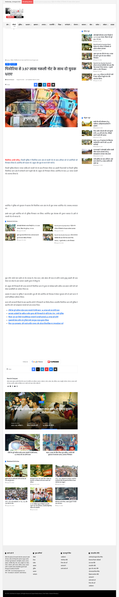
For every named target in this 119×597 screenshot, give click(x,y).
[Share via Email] (53, 85)
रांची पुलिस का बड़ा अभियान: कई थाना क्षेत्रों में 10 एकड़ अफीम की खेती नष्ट (103, 161)
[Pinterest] (49, 85)
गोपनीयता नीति (64, 560)
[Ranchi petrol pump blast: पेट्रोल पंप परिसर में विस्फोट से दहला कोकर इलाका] (48, 227)
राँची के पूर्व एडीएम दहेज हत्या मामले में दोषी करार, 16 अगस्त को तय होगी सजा (34, 310)
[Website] (8, 386)
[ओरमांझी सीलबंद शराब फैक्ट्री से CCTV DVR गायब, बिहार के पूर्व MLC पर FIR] (10, 227)
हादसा (112, 25)
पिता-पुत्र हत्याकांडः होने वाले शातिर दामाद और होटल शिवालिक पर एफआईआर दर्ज (35, 323)
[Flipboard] (53, 362)
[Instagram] (17, 386)
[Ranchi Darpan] (14, 13)
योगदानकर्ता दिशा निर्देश (94, 572)
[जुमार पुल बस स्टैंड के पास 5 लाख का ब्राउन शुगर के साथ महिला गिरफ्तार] (10, 237)
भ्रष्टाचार (36, 25)
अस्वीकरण (63, 557)
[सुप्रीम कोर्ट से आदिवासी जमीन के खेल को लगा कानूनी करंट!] (16, 470)
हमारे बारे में (63, 566)
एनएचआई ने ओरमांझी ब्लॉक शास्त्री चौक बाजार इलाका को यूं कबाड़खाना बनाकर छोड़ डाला (103, 152)
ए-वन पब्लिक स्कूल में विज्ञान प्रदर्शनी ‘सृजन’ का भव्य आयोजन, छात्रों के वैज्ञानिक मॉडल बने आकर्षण (41, 506)
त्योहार (105, 25)
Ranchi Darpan (10, 80)
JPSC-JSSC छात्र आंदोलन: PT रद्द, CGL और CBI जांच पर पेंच (16, 503)
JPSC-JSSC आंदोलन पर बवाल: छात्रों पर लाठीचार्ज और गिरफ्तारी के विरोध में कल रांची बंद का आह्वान (65, 480)
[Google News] (37, 362)
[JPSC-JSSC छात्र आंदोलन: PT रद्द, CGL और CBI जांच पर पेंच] (16, 493)
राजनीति (51, 25)
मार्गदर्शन (67, 25)
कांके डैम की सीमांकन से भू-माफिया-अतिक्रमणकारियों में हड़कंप (101, 124)
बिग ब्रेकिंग (13, 64)
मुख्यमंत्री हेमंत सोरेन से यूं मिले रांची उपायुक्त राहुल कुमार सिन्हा (28, 320)
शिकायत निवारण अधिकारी (95, 560)
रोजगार (76, 25)
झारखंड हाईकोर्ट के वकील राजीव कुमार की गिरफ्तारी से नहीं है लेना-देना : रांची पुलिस (36, 313)
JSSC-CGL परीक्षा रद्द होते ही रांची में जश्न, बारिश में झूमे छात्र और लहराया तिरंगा (41, 411)
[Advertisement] (78, 10)
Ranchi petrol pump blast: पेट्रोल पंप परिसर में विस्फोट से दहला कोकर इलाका (102, 46)
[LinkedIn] (44, 85)
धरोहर (97, 25)
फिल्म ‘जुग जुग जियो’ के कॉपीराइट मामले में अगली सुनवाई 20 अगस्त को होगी (33, 317)
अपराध (44, 25)
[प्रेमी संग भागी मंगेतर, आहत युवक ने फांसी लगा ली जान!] (66, 493)
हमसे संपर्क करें (64, 569)
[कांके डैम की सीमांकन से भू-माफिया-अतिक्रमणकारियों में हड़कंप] (87, 123)
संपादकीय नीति (92, 566)
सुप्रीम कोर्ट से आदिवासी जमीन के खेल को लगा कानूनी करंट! (15, 480)
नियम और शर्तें (64, 563)
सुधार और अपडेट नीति (93, 569)
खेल (91, 25)
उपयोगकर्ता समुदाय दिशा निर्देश (96, 557)
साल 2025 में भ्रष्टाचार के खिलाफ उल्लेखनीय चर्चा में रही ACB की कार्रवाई (103, 142)
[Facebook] (36, 85)
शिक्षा (59, 25)
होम (7, 25)
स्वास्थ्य (84, 25)
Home (8, 60)
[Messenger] (51, 369)
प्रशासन (28, 25)
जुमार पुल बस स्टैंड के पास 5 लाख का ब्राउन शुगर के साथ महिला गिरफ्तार (54, 2)
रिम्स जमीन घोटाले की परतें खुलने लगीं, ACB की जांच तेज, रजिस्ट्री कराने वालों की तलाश (103, 133)
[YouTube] (15, 386)
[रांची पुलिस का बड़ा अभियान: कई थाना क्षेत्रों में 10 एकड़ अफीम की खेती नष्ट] (87, 161)
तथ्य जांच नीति (92, 563)
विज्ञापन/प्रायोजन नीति (94, 574)
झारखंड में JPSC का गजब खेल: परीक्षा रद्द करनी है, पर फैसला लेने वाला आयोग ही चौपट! (40, 480)
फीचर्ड (14, 25)
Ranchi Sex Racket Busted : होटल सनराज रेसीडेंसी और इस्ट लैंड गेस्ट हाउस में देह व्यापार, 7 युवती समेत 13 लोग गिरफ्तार (66, 238)
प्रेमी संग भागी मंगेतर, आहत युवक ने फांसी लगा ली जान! (65, 503)
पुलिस (20, 25)
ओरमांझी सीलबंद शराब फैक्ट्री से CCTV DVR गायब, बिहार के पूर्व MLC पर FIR (103, 37)
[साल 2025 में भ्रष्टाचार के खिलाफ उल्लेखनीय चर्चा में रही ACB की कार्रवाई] (87, 142)
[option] (41, 410)
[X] (40, 85)
